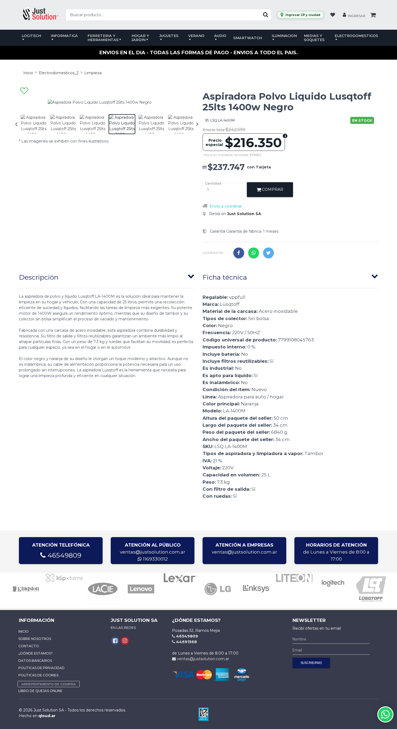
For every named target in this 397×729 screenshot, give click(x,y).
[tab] (106, 276)
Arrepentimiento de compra (48, 684)
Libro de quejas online (40, 691)
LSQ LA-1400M (222, 120)
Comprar (272, 189)
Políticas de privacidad (41, 668)
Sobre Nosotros (34, 639)
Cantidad (213, 183)
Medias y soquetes (314, 37)
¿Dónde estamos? (35, 653)
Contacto (28, 646)
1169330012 (155, 559)
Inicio (28, 72)
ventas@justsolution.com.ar (152, 552)
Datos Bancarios (35, 661)
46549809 (63, 555)
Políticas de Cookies (38, 675)
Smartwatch (247, 38)
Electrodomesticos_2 (59, 72)
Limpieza (93, 72)
